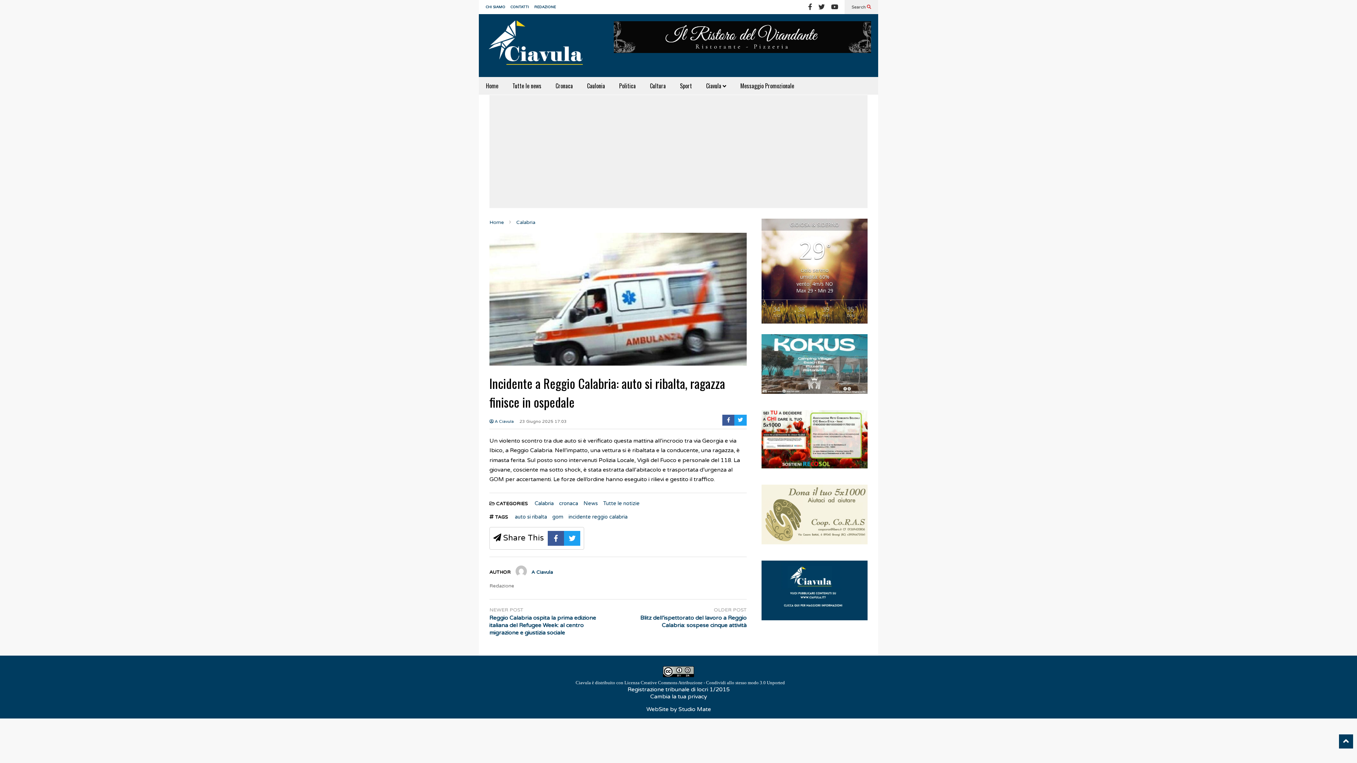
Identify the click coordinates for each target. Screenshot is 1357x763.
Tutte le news (526, 86)
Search (859, 7)
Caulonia (596, 86)
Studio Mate (694, 709)
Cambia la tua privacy (678, 696)
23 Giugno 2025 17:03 (543, 421)
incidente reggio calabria (598, 517)
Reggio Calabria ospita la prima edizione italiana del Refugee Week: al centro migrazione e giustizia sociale (542, 625)
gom (557, 517)
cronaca (568, 503)
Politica (627, 86)
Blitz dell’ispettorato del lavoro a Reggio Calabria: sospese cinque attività (693, 621)
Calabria (544, 503)
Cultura (658, 86)
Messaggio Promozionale (767, 86)
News (590, 503)
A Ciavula (504, 421)
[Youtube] (834, 7)
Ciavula (714, 86)
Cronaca (564, 86)
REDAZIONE (545, 7)
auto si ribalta (531, 517)
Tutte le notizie (621, 503)
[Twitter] (821, 7)
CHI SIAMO (495, 7)
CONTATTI (520, 7)
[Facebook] (810, 7)
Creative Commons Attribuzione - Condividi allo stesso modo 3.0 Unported (713, 682)
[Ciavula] (539, 45)
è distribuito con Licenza (680, 682)
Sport (686, 86)
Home (492, 86)
